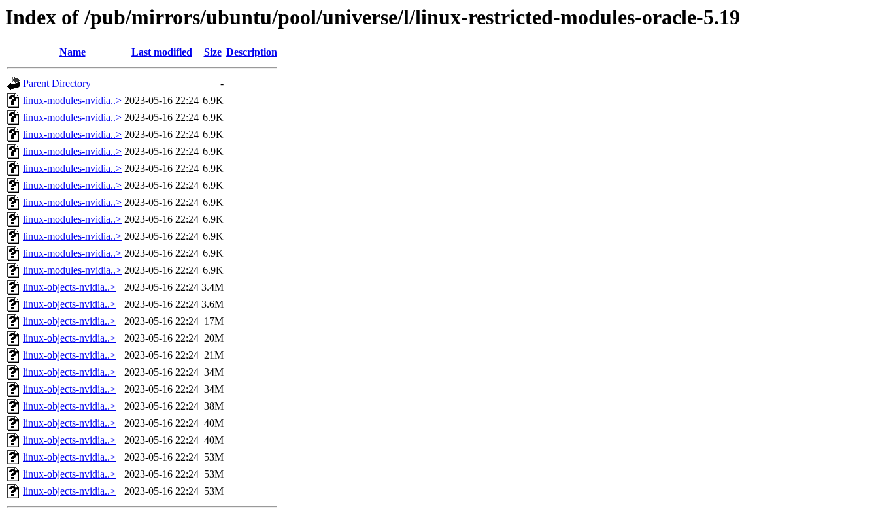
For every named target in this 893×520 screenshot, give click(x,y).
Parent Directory (57, 83)
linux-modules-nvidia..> (72, 100)
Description (251, 51)
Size (213, 51)
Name (72, 51)
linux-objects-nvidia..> (69, 287)
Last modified (161, 51)
